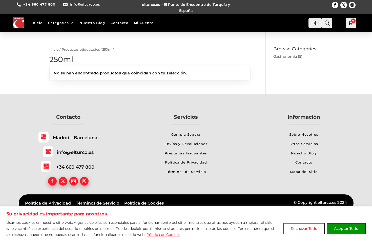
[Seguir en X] (343, 5)
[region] (186, 224)
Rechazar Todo (304, 228)
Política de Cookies (144, 203)
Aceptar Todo (346, 228)
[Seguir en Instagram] (352, 5)
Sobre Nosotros (303, 134)
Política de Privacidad (186, 162)
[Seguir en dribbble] (84, 181)
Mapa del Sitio (304, 172)
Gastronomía (285, 56)
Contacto (119, 23)
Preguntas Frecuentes (186, 153)
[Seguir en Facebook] (335, 5)
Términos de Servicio (186, 172)
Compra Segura (185, 134)
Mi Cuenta (144, 23)
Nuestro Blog (92, 23)
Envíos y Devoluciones (186, 144)
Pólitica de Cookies (163, 234)
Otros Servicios (304, 144)
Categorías (58, 23)
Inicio (37, 23)
